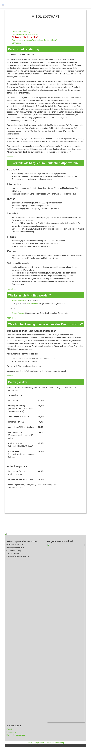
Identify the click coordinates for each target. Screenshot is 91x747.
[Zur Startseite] (2, 4)
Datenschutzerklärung (21, 31)
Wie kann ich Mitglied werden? (25, 37)
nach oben (11, 157)
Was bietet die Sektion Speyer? (25, 34)
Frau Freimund (32, 303)
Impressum (11, 732)
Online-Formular (18, 313)
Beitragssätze (17, 43)
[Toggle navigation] (86, 4)
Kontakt (9, 729)
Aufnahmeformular (19, 301)
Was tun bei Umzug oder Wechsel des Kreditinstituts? (34, 40)
